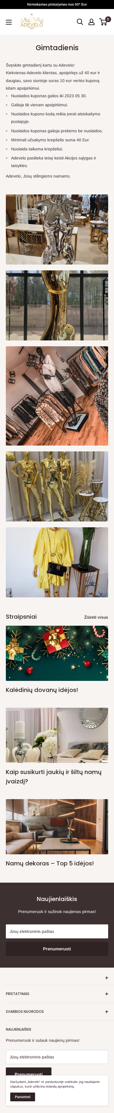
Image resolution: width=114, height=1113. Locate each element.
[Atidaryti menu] (9, 22)
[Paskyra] (91, 22)
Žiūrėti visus (96, 617)
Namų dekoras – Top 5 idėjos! (50, 863)
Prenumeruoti (57, 948)
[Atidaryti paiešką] (80, 22)
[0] (103, 21)
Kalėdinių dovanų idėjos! (42, 690)
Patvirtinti (22, 1097)
